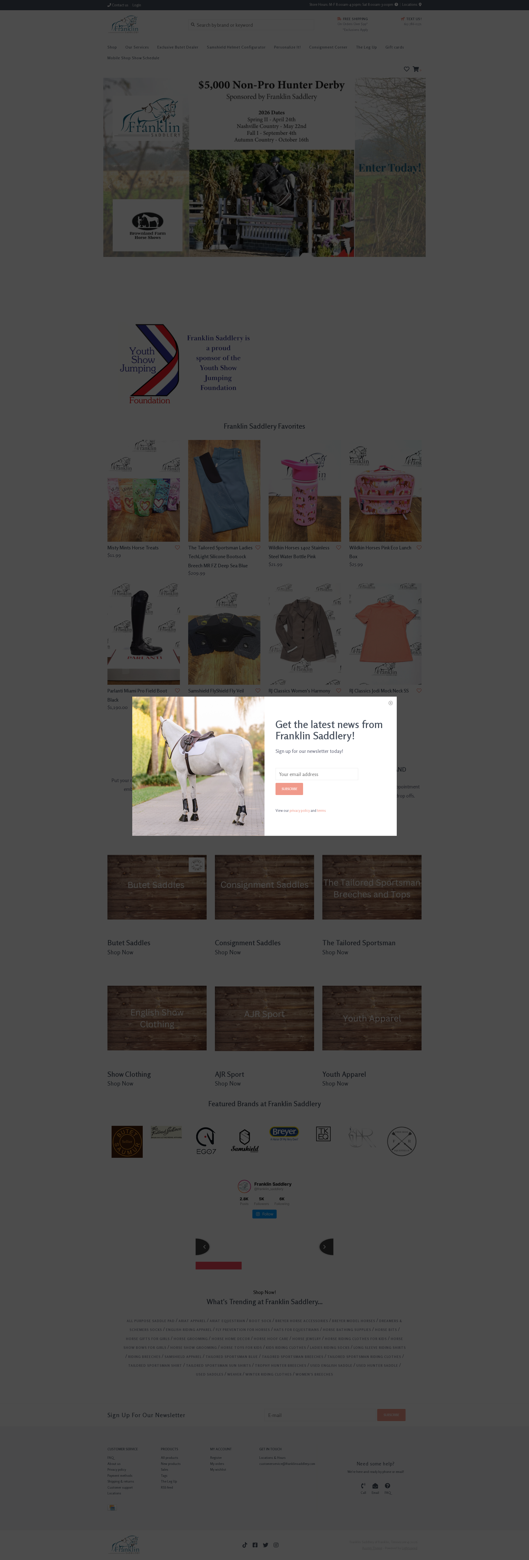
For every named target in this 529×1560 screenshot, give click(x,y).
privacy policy (300, 810)
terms (321, 810)
